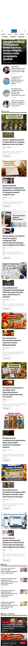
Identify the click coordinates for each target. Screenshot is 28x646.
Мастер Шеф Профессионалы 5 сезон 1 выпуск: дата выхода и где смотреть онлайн (13, 626)
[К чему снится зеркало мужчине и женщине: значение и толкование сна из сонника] (6, 104)
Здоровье (21, 36)
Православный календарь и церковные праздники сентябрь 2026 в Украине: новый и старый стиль (14, 190)
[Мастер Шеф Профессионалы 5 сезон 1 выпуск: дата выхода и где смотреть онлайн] (6, 70)
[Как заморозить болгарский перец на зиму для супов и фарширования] (14, 321)
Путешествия (6, 299)
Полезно (5, 36)
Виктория (6, 630)
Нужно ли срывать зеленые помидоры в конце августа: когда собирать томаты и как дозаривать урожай (13, 49)
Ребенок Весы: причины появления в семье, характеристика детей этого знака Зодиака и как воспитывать (9, 593)
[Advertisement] (14, 15)
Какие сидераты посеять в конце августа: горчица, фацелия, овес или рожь (14, 142)
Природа (9, 62)
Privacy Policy (5, 643)
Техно (5, 247)
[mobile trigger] (2, 31)
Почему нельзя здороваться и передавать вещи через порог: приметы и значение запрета (14, 442)
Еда (4, 347)
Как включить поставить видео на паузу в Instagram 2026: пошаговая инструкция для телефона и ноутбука (14, 240)
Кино (7, 622)
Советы (5, 450)
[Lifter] (14, 31)
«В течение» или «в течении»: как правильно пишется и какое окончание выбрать (17, 80)
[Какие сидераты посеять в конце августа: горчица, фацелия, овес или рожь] (14, 122)
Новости (13, 36)
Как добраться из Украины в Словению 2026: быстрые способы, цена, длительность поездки (18, 92)
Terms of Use (13, 643)
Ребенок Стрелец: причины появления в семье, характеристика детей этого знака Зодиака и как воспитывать (9, 581)
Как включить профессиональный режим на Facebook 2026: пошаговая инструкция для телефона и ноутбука (14, 542)
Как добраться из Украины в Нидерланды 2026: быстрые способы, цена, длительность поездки (13, 292)
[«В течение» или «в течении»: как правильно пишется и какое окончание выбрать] (6, 81)
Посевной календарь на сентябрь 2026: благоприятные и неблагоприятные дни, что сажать (13, 392)
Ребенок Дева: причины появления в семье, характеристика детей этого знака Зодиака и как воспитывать (9, 605)
